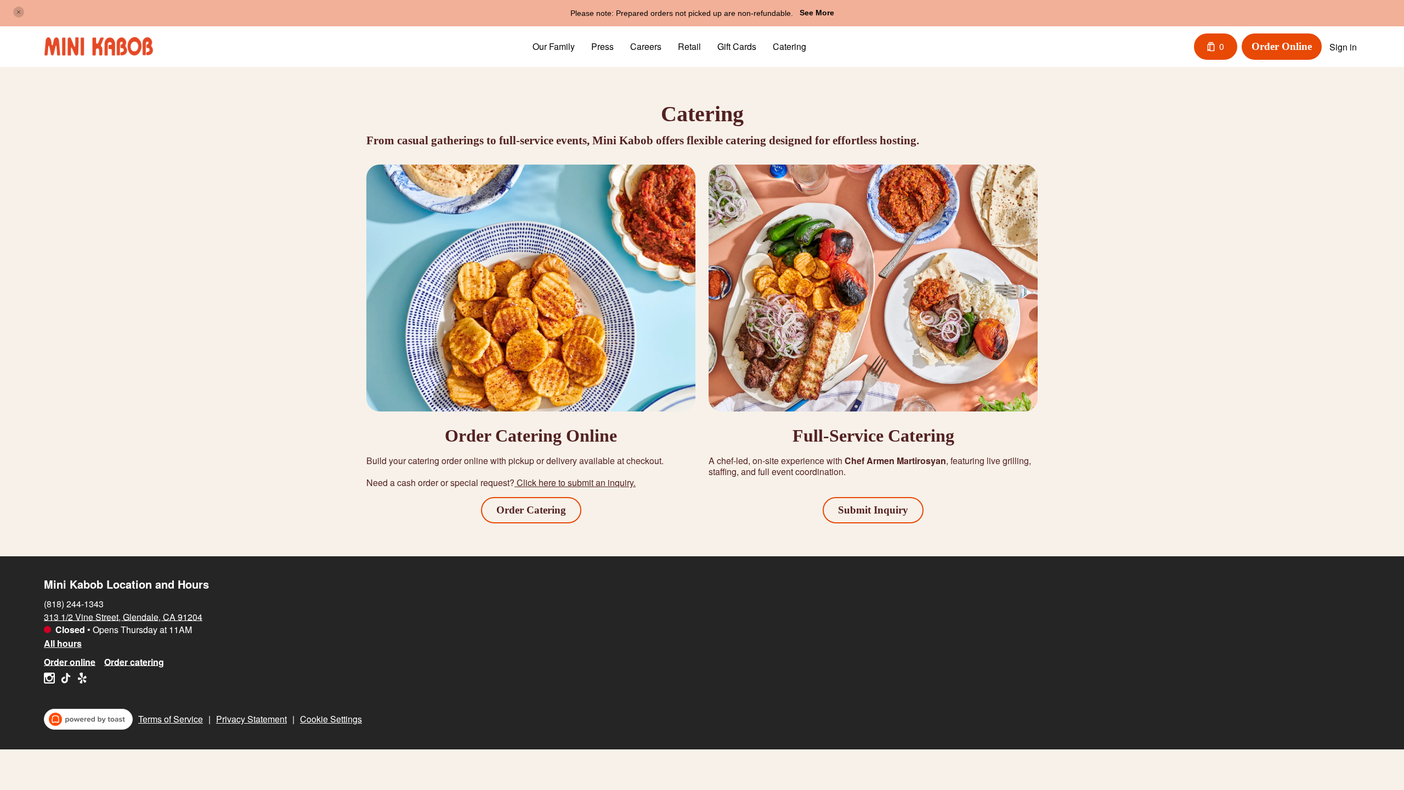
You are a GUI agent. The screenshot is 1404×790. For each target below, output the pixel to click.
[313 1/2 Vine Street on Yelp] (81, 680)
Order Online (1282, 46)
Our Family (554, 46)
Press (602, 46)
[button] (18, 12)
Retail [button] (689, 46)
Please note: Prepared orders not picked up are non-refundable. (681, 13)
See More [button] (817, 12)
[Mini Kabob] (99, 46)
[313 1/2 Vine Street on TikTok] (66, 680)
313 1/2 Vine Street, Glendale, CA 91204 (123, 616)
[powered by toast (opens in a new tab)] (88, 719)
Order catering (134, 661)
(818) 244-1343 (74, 603)
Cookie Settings (331, 719)
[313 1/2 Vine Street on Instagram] (51, 680)
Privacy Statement (251, 719)
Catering (789, 46)
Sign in (1343, 47)
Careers (645, 46)
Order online (69, 661)
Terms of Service (170, 719)
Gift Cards (736, 46)
